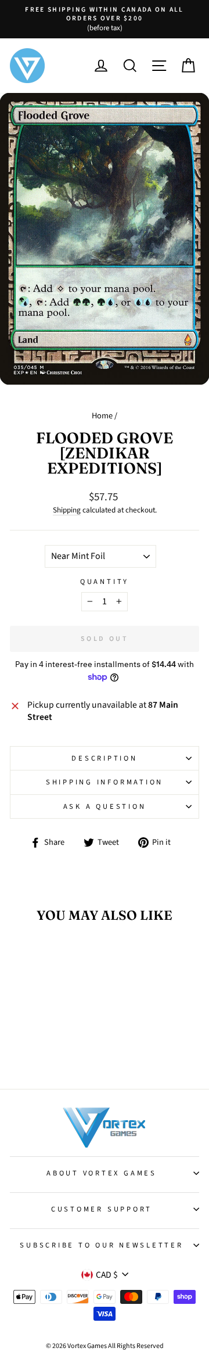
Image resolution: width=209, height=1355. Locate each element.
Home (102, 416)
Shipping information (104, 782)
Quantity (104, 581)
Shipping (67, 510)
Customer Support (101, 1209)
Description (104, 758)
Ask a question (104, 806)
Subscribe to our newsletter (101, 1245)
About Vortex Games (101, 1173)
